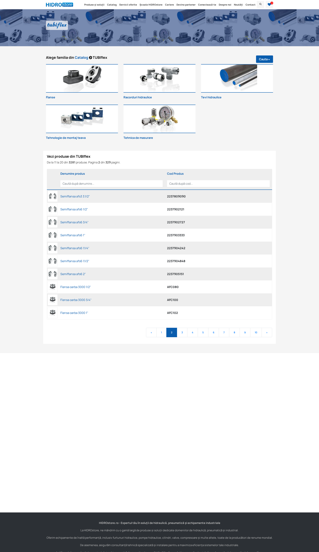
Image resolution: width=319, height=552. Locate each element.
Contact (250, 4)
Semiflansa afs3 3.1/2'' (75, 196)
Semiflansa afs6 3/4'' (74, 222)
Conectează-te (207, 4)
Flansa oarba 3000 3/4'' (75, 300)
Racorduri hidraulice (138, 97)
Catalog (112, 4)
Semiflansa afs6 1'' (72, 235)
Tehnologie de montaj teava (66, 138)
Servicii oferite (128, 4)
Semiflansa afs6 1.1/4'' (74, 248)
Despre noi (225, 4)
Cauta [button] (263, 59)
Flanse (50, 97)
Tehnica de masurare (138, 138)
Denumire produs (72, 174)
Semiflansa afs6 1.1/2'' (74, 261)
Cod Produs (175, 174)
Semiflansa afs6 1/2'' (74, 209)
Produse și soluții (94, 4)
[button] (269, 4)
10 (256, 332)
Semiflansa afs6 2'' (73, 274)
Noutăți (238, 4)
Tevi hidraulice (211, 97)
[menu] (260, 4)
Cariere (169, 4)
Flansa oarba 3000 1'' (74, 313)
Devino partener (185, 4)
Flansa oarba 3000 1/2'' (75, 287)
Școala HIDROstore (151, 4)
